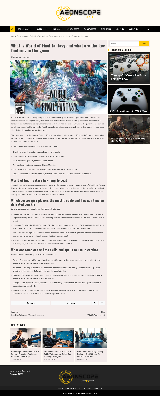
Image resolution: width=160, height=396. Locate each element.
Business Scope (73, 29)
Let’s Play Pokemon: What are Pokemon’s (27, 313)
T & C (80, 388)
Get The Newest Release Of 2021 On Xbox (128, 111)
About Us (120, 29)
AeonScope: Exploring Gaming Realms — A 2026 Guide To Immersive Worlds (90, 354)
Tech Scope (56, 29)
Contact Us (133, 29)
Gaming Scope (42, 29)
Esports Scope (90, 29)
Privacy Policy (70, 388)
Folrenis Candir (17, 359)
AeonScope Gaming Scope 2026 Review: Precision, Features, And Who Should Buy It (25, 354)
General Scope (24, 29)
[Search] (148, 29)
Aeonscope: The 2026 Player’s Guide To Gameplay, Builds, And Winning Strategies (57, 354)
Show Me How (106, 29)
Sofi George (17, 57)
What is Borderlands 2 (96, 313)
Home (60, 388)
